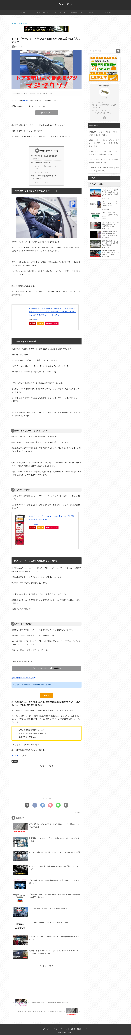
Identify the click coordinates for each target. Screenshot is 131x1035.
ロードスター (55, 1029)
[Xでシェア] (27, 805)
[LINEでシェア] (58, 805)
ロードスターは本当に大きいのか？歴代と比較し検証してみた (104, 160)
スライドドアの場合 (41, 182)
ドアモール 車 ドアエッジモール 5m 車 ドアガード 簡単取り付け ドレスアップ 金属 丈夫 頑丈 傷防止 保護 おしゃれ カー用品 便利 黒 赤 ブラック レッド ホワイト (52, 312)
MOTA (24, 100)
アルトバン (64, 1029)
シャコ (104, 98)
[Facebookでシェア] (34, 805)
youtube (85, 1029)
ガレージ (46, 1029)
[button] (66, 805)
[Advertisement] (47, 781)
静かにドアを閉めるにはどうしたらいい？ (46, 167)
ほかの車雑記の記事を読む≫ (23, 678)
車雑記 (15, 761)
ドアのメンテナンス (41, 172)
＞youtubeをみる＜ (46, 113)
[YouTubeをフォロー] (104, 117)
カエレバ (36, 319)
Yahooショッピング (51, 323)
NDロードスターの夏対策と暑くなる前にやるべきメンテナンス (104, 169)
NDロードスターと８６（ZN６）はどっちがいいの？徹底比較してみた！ (104, 152)
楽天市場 (32, 323)
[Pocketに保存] (50, 805)
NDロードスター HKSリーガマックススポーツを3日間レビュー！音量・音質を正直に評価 (104, 143)
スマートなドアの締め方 (41, 162)
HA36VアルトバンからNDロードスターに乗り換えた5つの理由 (104, 133)
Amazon (40, 323)
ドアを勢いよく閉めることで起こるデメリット (45, 157)
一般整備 (72, 1029)
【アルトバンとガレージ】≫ (46, 668)
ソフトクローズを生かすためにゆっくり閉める (45, 177)
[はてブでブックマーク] (42, 805)
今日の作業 (45, 151)
